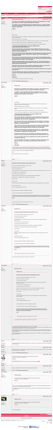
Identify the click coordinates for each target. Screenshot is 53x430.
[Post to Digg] (49, 422)
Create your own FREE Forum (23, 426)
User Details (37, 13)
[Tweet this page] (47, 422)
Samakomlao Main (9, 15)
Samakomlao (3, 15)
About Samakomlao (17, 15)
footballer (2, 160)
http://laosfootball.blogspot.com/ (23, 204)
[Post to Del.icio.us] (51, 422)
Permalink (44, 19)
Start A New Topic (46, 16)
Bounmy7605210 (4, 82)
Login (50, 8)
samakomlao (3, 354)
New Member (49, 10)
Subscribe (50, 420)
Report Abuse (26, 427)
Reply (51, 16)
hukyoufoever (3, 205)
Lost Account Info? (49, 11)
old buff (2, 340)
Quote (50, 19)
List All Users (16, 13)
